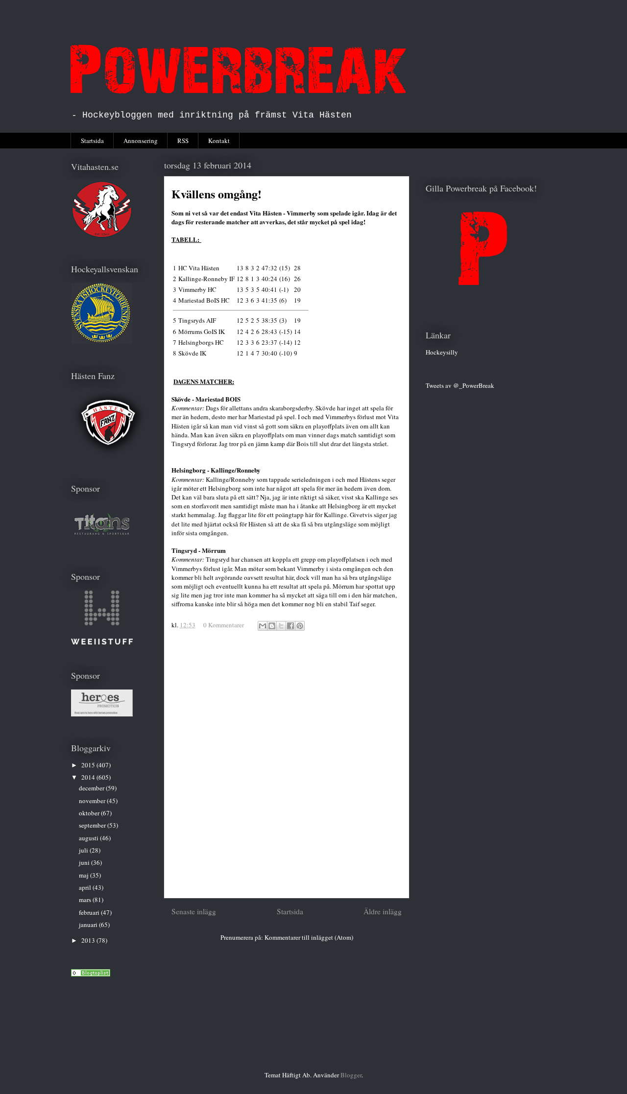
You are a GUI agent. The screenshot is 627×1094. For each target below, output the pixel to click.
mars (86, 899)
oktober (90, 813)
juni (85, 862)
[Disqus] (286, 768)
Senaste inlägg (193, 911)
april (86, 887)
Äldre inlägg (382, 911)
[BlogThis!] (272, 626)
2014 (88, 777)
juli (84, 850)
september (93, 825)
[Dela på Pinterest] (300, 626)
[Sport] (90, 974)
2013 (88, 940)
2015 (88, 765)
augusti (89, 837)
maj (84, 875)
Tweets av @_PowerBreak (460, 385)
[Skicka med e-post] (262, 626)
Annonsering (140, 140)
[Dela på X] (281, 626)
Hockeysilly (442, 352)
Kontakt (219, 140)
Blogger (351, 1074)
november (93, 800)
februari (90, 912)
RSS (183, 140)
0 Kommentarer (223, 624)
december (92, 788)
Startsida (92, 140)
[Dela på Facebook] (290, 626)
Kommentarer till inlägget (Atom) (309, 937)
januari (89, 924)
